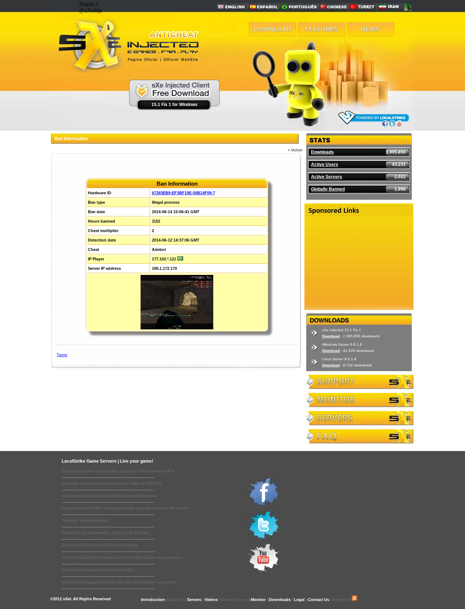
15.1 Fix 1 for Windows (174, 104)
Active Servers (326, 176)
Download (331, 336)
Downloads (322, 152)
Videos (211, 599)
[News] (370, 34)
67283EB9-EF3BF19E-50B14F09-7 (183, 193)
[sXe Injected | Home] (128, 71)
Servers (194, 599)
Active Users (324, 164)
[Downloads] (272, 34)
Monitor (258, 599)
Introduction (153, 599)
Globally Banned (328, 189)
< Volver (295, 150)
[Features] (321, 34)
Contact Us (318, 599)
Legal (299, 599)
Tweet (62, 355)
